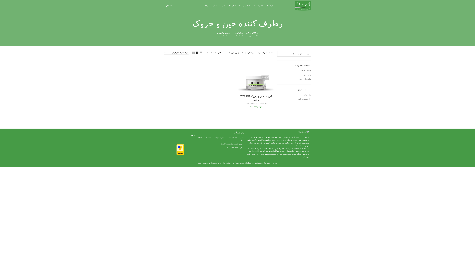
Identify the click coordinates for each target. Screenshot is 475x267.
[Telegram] (220, 155)
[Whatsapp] (227, 155)
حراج (306, 95)
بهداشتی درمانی (305, 70)
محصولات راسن (250, 103)
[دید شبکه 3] (197, 53)
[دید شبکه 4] (193, 53)
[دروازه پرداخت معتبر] (180, 149)
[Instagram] (214, 155)
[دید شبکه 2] (201, 53)
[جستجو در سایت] (280, 54)
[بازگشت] (286, 23)
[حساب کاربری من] (182, 5)
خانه (271, 53)
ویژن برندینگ (252, 163)
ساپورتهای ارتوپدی (304, 79)
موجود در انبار (303, 99)
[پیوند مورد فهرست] (220, 144)
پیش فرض (307, 75)
